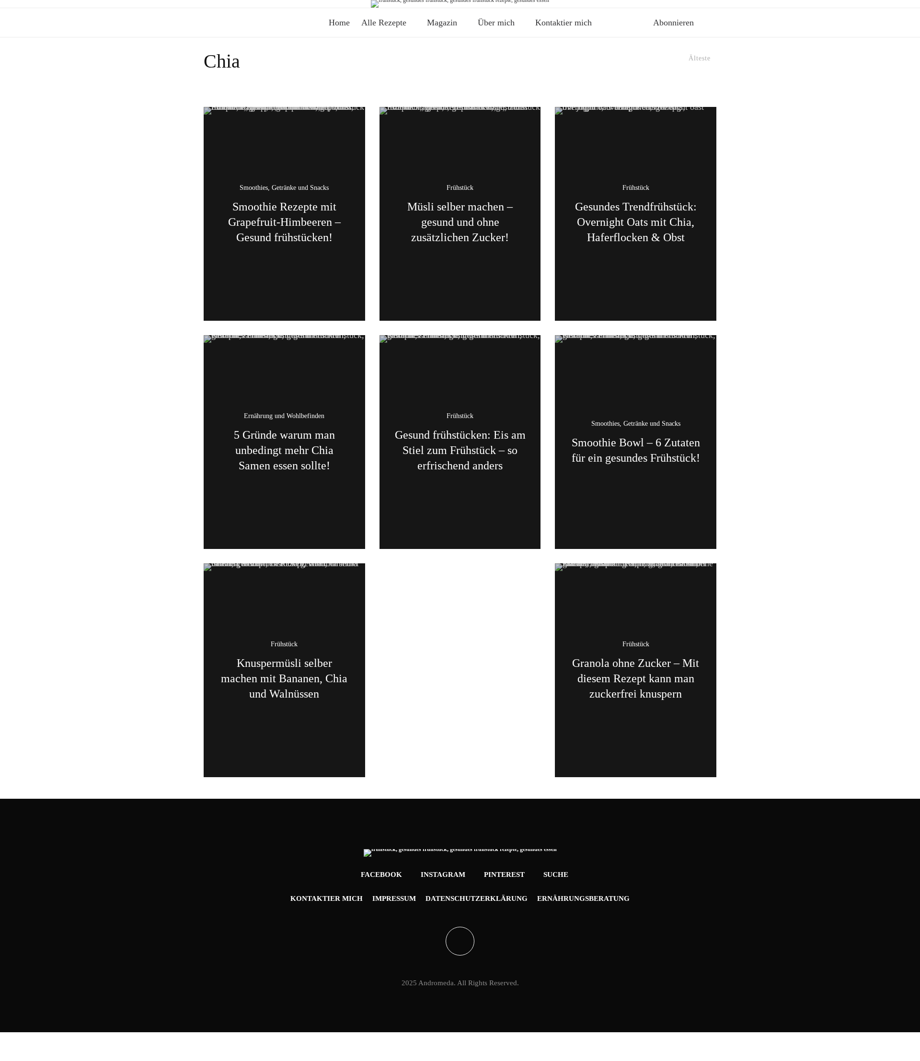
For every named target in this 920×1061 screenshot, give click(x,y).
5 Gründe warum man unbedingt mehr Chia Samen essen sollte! (284, 450)
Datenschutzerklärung (477, 898)
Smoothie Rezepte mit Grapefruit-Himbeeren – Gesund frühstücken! (284, 222)
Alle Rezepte (383, 22)
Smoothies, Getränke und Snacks (284, 188)
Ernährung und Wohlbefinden (284, 416)
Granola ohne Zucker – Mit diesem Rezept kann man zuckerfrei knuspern (635, 678)
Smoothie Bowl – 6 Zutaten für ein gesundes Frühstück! (636, 450)
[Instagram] (226, 4)
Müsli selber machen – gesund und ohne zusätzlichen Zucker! (460, 222)
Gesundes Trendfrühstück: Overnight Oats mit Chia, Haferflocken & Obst (636, 222)
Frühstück (460, 188)
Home (339, 22)
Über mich (496, 22)
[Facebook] (211, 4)
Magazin (442, 22)
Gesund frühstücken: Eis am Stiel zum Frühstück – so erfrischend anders (460, 450)
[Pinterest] (242, 4)
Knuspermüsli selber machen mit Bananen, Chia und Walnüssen (284, 678)
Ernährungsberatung (583, 898)
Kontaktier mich (563, 22)
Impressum (394, 898)
